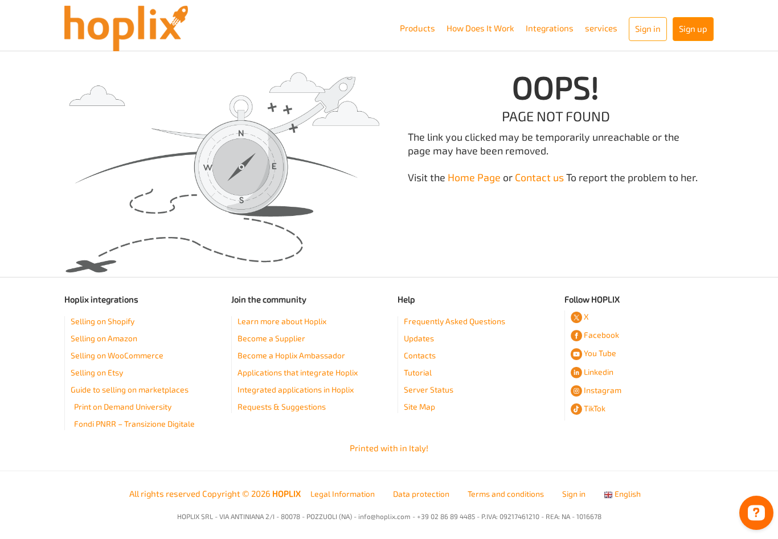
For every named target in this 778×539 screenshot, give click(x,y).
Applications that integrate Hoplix (298, 373)
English (627, 494)
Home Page (474, 178)
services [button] (601, 28)
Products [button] (417, 28)
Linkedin (598, 372)
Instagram (602, 390)
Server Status (428, 390)
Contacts (420, 356)
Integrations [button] (550, 28)
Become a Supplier (271, 339)
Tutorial (418, 373)
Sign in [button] (648, 29)
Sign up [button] (693, 29)
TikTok (594, 409)
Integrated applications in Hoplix (296, 390)
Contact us (539, 178)
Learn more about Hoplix (282, 321)
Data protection (421, 494)
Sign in (573, 494)
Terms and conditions (506, 494)
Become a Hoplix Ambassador (291, 356)
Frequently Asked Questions (454, 321)
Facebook (601, 335)
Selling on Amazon (104, 339)
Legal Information (342, 494)
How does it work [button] (480, 28)
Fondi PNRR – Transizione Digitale (134, 424)
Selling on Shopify (102, 321)
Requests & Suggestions (282, 407)
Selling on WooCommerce (117, 356)
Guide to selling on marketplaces (130, 390)
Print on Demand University (122, 407)
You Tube (600, 353)
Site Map (419, 407)
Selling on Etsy (97, 373)
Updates (419, 339)
